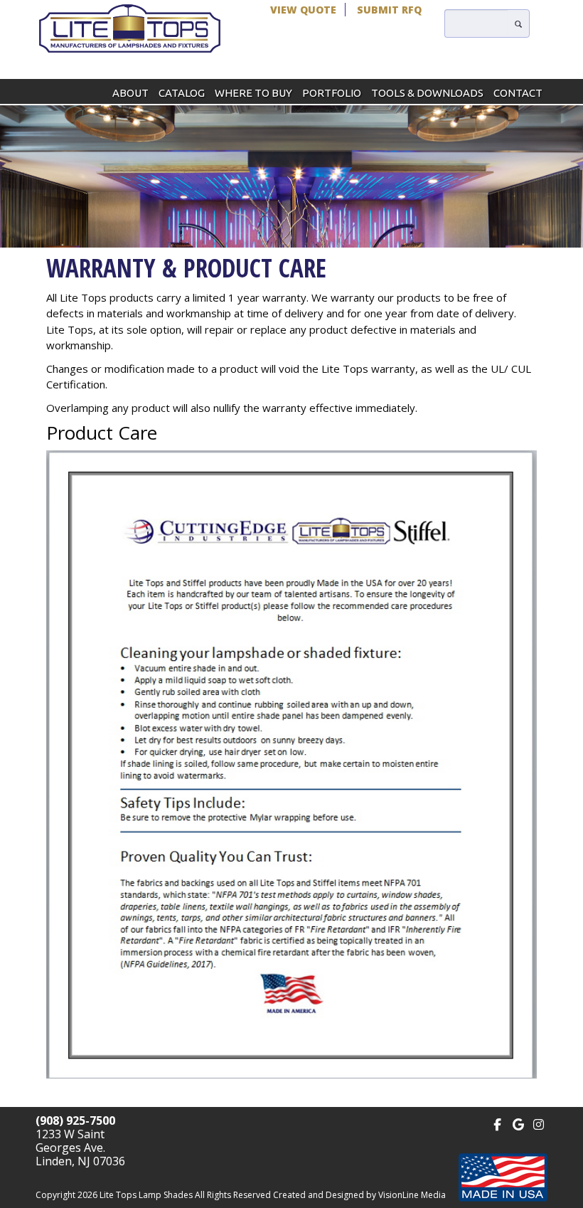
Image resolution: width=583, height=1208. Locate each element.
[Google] (518, 1123)
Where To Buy (253, 93)
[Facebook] (497, 1123)
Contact (517, 93)
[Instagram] (538, 1123)
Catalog (182, 93)
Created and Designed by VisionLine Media (359, 1195)
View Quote (303, 9)
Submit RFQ (389, 9)
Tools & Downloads (427, 93)
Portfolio (331, 93)
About (130, 93)
